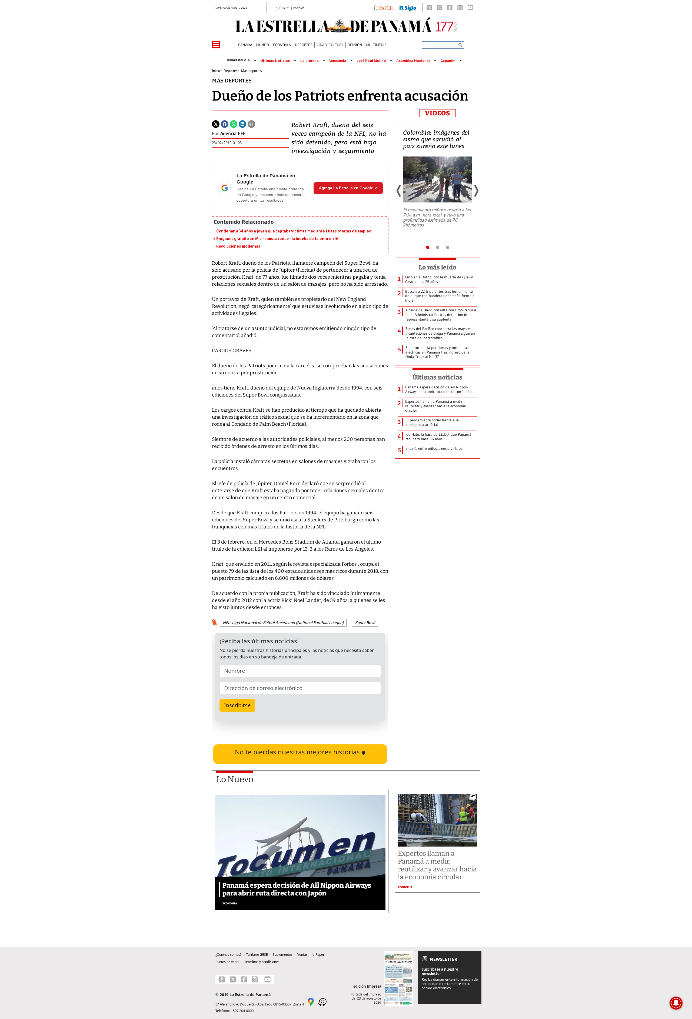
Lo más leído (437, 267)
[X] (439, 7)
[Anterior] (399, 191)
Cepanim (447, 61)
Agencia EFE (233, 133)
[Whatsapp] (233, 123)
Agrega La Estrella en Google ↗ (348, 188)
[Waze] (322, 1001)
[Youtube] (470, 7)
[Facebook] (450, 7)
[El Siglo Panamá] (408, 8)
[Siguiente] (476, 191)
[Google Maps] (311, 1001)
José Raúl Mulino (371, 61)
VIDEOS (437, 113)
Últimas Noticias (275, 61)
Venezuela (337, 61)
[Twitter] (215, 123)
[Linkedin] (242, 123)
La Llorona (309, 61)
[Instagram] (460, 7)
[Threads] (429, 7)
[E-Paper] (382, 8)
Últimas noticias (437, 377)
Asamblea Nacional (413, 61)
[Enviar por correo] (251, 123)
